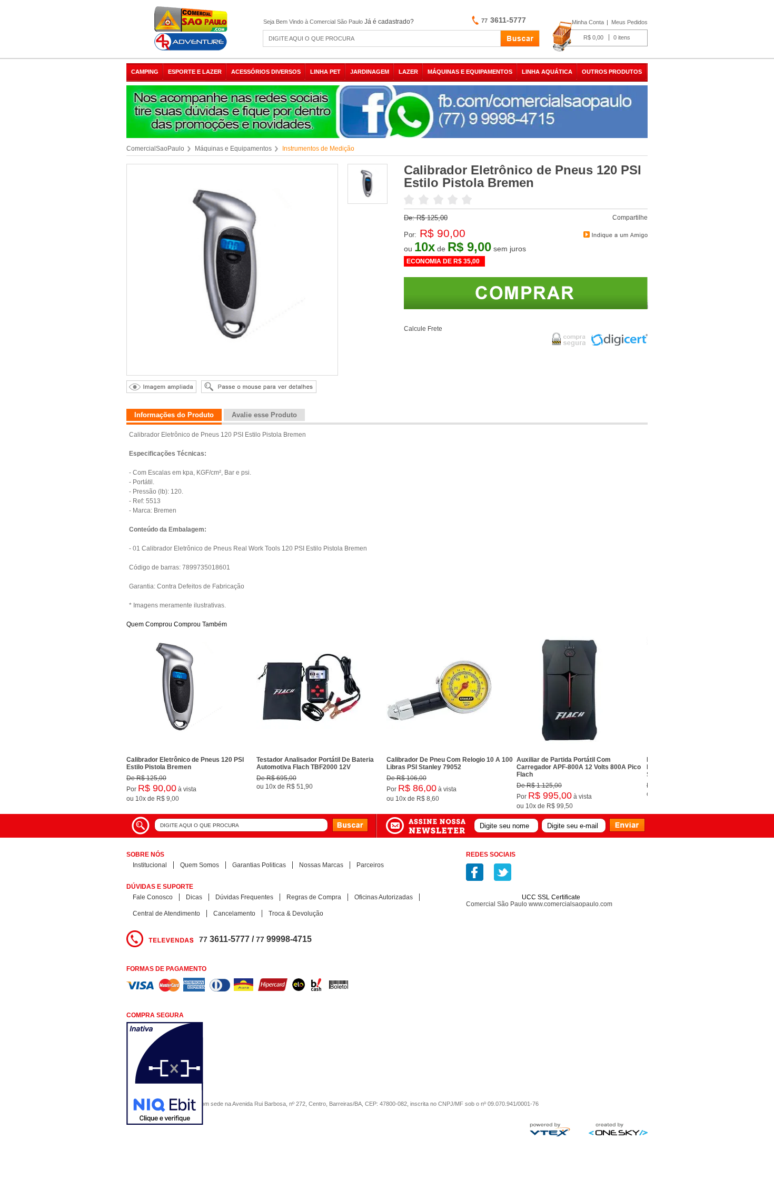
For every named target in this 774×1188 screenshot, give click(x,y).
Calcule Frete (423, 328)
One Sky (618, 1129)
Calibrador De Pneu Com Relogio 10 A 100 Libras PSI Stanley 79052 (449, 763)
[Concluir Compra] (600, 36)
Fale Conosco (153, 897)
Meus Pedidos (629, 22)
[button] (551, 878)
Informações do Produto (174, 415)
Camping (144, 71)
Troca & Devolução (296, 913)
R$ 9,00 (469, 247)
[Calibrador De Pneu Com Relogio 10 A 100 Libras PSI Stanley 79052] (439, 749)
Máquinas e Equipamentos (470, 71)
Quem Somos (199, 865)
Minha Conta (588, 22)
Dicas (194, 897)
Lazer (408, 71)
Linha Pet (325, 71)
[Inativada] (220, 1074)
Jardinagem (369, 71)
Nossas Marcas (321, 865)
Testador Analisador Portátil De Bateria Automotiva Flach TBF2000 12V (315, 763)
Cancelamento (234, 913)
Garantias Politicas (259, 865)
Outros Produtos (612, 71)
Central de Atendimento (166, 913)
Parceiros (370, 865)
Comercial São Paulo (192, 28)
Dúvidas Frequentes (244, 897)
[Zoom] (368, 201)
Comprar (526, 293)
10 (424, 247)
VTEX (550, 1129)
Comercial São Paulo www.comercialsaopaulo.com (539, 904)
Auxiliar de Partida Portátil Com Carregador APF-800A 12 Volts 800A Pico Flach (579, 767)
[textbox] (382, 38)
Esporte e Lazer (195, 71)
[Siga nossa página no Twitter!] (502, 872)
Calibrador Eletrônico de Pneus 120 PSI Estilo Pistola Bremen (185, 763)
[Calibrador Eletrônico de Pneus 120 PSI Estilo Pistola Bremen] (179, 749)
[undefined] (232, 270)
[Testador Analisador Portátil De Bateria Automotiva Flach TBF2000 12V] (309, 749)
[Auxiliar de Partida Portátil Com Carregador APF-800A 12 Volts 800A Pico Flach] (569, 749)
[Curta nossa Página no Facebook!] (474, 872)
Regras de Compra (313, 897)
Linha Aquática (547, 71)
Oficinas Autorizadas (383, 897)
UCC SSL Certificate (551, 897)
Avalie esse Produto (264, 415)
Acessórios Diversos (266, 71)
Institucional (150, 865)
